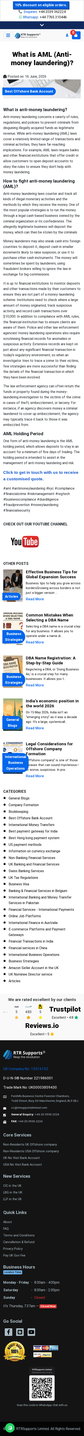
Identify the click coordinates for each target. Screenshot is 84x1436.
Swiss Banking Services (26, 871)
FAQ (6, 1229)
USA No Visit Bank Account (22, 1164)
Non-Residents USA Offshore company (31, 1151)
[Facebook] (8, 1332)
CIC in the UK (12, 1186)
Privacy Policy (13, 1249)
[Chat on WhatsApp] (10, 1428)
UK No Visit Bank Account (21, 1158)
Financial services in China (28, 948)
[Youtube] (31, 1332)
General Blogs (19, 798)
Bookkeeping (18, 812)
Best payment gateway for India (33, 831)
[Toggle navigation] (42, 25)
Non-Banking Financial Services (32, 858)
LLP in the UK (12, 1199)
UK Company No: (25, 1069)
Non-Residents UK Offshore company (30, 1144)
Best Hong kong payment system (34, 838)
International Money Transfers (31, 825)
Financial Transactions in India (31, 941)
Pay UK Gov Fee (14, 1255)
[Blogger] (20, 1332)
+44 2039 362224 (52, 12)
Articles (14, 981)
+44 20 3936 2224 (47, 1114)
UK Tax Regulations (23, 878)
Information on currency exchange (34, 851)
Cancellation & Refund (18, 1242)
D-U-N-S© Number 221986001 (28, 1078)
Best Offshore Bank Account (31, 818)
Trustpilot (65, 1009)
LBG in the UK (12, 1192)
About (7, 1222)
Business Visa (19, 884)
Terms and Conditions (19, 1235)
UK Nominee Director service (30, 974)
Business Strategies (24, 961)
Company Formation (24, 805)
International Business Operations (34, 955)
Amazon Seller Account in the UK (34, 968)
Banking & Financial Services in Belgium (38, 891)
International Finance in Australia (33, 923)
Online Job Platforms (25, 916)
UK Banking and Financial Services (34, 864)
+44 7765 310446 (53, 17)
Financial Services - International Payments (41, 910)
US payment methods (25, 845)
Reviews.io (42, 1025)
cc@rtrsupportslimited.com (29, 1107)
